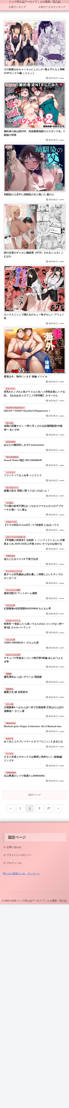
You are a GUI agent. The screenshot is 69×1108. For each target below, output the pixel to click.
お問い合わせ (14, 847)
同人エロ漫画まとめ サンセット (21, 873)
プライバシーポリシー (19, 855)
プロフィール (14, 863)
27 (48, 808)
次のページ (34, 794)
